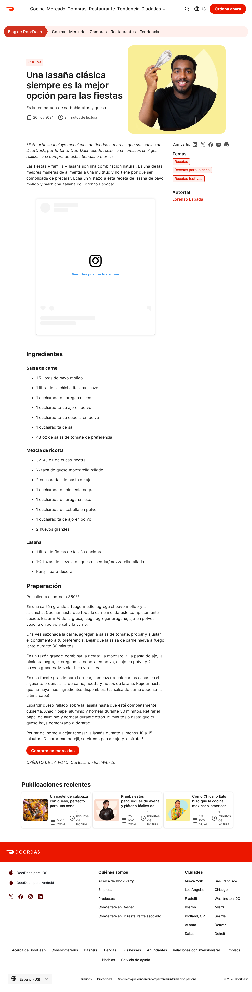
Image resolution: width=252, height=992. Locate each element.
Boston (190, 907)
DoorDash (241, 979)
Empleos (233, 950)
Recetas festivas (188, 178)
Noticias (108, 960)
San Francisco (226, 881)
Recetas (181, 161)
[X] (203, 144)
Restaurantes (123, 31)
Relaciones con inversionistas (197, 950)
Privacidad (104, 979)
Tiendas (109, 950)
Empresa (105, 889)
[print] (226, 144)
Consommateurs (64, 950)
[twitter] (11, 898)
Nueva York (194, 881)
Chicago (221, 889)
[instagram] (30, 898)
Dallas (189, 933)
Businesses (131, 950)
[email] (218, 144)
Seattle (220, 916)
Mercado (56, 8)
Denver (220, 925)
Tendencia (128, 8)
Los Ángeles (195, 889)
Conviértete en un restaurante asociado (129, 916)
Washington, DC (227, 898)
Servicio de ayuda (135, 960)
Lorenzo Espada (98, 184)
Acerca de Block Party (116, 881)
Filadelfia (192, 898)
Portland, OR (195, 916)
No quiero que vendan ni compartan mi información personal (157, 979)
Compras (77, 8)
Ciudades (151, 8)
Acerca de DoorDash (29, 950)
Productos (106, 898)
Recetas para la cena (192, 170)
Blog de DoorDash (25, 31)
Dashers (90, 950)
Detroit (220, 933)
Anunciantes (157, 950)
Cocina (37, 8)
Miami (219, 907)
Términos (85, 979)
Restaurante (102, 8)
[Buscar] (187, 9)
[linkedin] (195, 144)
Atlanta (190, 925)
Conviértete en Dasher (116, 907)
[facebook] (211, 144)
